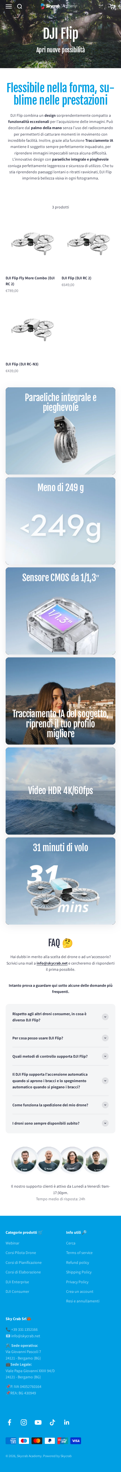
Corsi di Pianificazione (24, 1262)
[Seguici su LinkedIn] (67, 1422)
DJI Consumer (17, 1291)
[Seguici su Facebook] (9, 1422)
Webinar (12, 1243)
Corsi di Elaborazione (23, 1272)
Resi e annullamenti (82, 1301)
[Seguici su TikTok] (52, 1422)
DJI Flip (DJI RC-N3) (22, 364)
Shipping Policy (78, 1272)
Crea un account (79, 1291)
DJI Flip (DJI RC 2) (76, 277)
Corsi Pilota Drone (21, 1252)
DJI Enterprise (17, 1281)
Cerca (70, 1243)
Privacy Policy (77, 1281)
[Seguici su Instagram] (24, 1422)
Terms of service (79, 1252)
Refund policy (77, 1262)
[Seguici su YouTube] (38, 1422)
